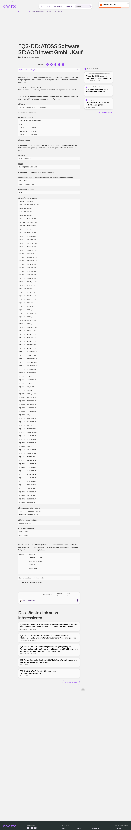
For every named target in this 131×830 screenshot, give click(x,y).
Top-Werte (95, 828)
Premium (69, 6)
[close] (128, 3)
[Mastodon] (47, 64)
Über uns (118, 828)
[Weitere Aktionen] (77, 600)
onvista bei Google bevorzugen (33, 70)
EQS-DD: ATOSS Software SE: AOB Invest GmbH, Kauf (47, 12)
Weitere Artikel (71, 682)
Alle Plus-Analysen (104, 112)
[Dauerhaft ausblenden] (78, 69)
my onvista (58, 6)
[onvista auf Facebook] (28, 828)
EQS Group (22, 57)
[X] (59, 64)
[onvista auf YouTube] (32, 828)
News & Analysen (22, 12)
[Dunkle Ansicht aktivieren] (12, 1)
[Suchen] (90, 6)
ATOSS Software (29, 601)
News (30, 12)
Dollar (79, 828)
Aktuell (48, 6)
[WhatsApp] (55, 64)
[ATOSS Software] (21, 600)
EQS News (41, 550)
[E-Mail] (63, 64)
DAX (63, 828)
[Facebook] (51, 64)
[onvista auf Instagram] (35, 828)
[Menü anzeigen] (41, 6)
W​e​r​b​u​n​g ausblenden (82, 26)
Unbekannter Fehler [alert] (110, 5)
